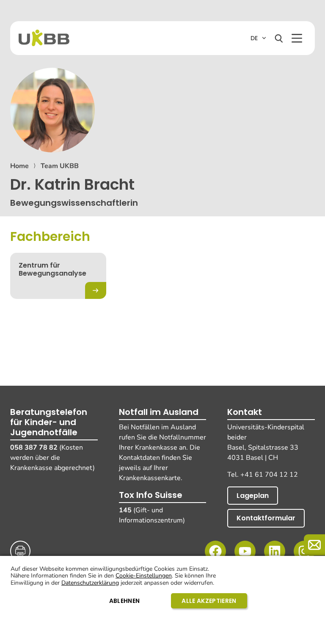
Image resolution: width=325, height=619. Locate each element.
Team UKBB (60, 166)
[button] (296, 38)
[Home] (44, 38)
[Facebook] (215, 551)
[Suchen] (279, 38)
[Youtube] (245, 551)
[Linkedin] (274, 551)
